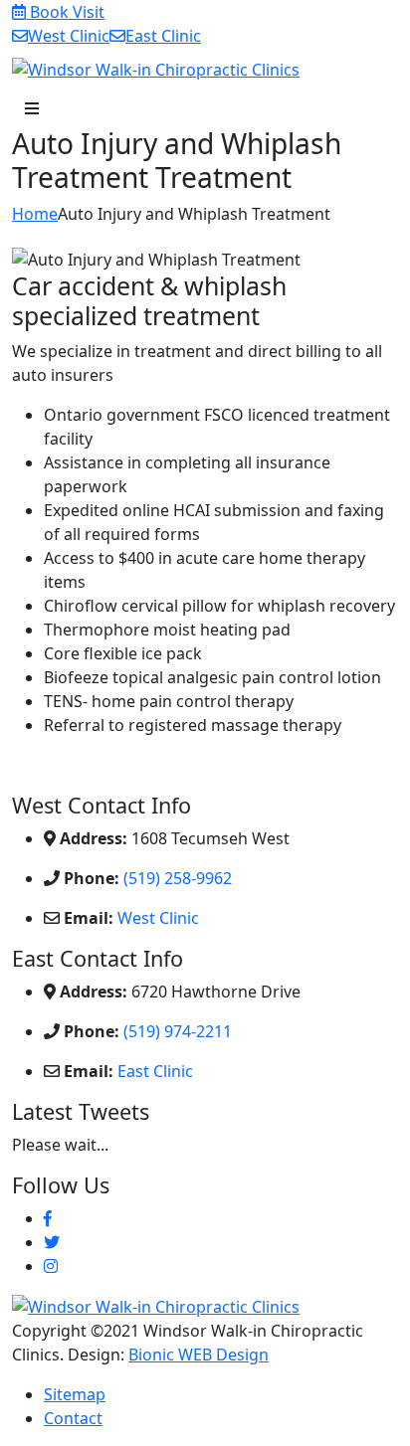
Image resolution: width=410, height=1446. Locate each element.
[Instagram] (51, 1266)
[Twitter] (52, 1242)
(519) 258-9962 (177, 878)
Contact (73, 1418)
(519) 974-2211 (177, 1031)
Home (35, 214)
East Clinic (155, 1071)
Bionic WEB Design (198, 1354)
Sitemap (74, 1394)
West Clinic (158, 918)
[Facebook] (48, 1218)
